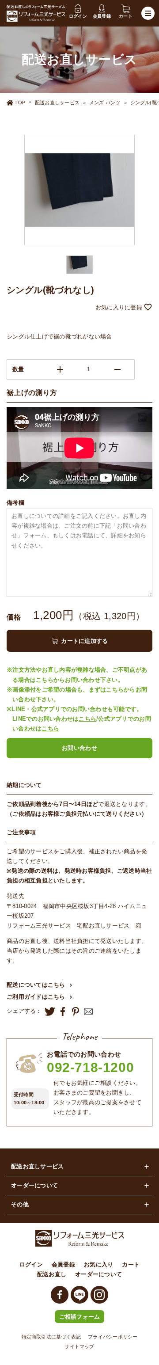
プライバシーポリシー (112, 1336)
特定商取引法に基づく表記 (51, 1336)
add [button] (60, 369)
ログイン (31, 1264)
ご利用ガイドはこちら (36, 996)
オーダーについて (98, 1274)
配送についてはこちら (36, 984)
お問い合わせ (79, 748)
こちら (87, 718)
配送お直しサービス (57, 102)
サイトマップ (79, 1346)
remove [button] (117, 369)
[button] (79, 307)
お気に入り (98, 1264)
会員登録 (63, 1264)
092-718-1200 (90, 1067)
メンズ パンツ (105, 102)
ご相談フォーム (79, 1316)
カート (131, 1264)
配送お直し (51, 1274)
